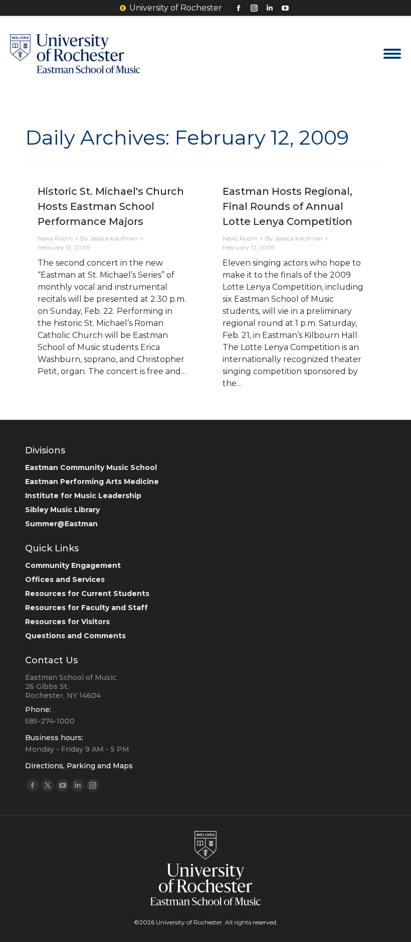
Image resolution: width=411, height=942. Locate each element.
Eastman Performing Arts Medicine (92, 481)
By (109, 238)
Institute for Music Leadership (83, 495)
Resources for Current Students (87, 593)
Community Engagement (73, 565)
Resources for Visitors (67, 621)
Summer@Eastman (61, 523)
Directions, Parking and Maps (79, 765)
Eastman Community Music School (91, 467)
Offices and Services (65, 579)
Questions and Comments (75, 635)
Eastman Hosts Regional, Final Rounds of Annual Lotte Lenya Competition (287, 206)
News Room (55, 238)
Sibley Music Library (62, 509)
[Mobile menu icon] (392, 54)
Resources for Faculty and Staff (86, 607)
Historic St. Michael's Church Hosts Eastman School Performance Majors (111, 206)
